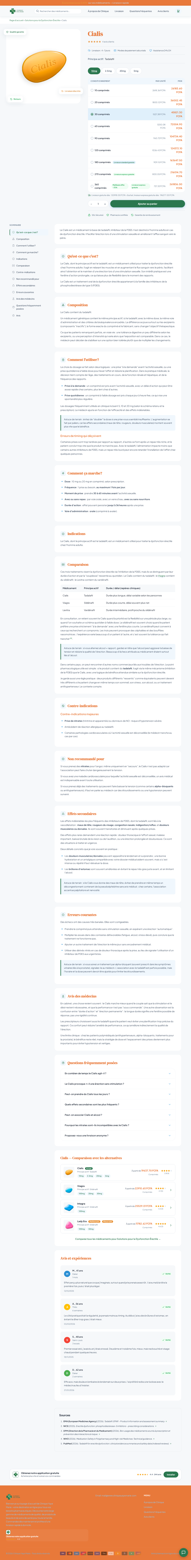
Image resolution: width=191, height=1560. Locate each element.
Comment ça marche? (27, 252)
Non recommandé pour (27, 278)
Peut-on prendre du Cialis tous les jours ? (87, 1094)
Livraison (119, 11)
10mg (94, 70)
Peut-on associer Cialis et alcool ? (83, 1114)
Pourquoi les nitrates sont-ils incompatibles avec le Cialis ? (97, 1125)
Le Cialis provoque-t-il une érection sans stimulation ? (94, 1083)
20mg (123, 70)
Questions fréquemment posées (28, 307)
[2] (71, 638)
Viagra (161, 575)
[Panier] (178, 11)
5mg (136, 70)
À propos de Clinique (98, 11)
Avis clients (163, 11)
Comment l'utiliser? (26, 245)
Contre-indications (25, 272)
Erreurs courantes (25, 292)
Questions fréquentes (141, 11)
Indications (21, 258)
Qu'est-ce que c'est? (27, 232)
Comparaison (23, 265)
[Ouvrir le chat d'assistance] (183, 1552)
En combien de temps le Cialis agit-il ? (85, 1073)
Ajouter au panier (147, 203)
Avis (18, 315)
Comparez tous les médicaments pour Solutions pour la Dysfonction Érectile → (118, 1238)
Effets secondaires (25, 285)
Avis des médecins (25, 298)
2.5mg (108, 70)
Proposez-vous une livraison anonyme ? (86, 1135)
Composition (22, 239)
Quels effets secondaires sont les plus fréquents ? (92, 1104)
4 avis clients (108, 41)
